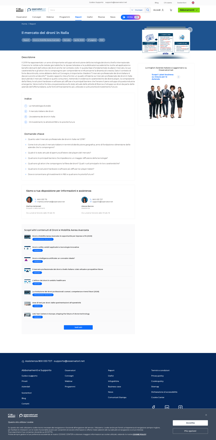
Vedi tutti (78, 327)
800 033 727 (98, 199)
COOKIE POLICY (139, 434)
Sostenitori (181, 3)
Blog (157, 3)
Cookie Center (157, 397)
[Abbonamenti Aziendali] (178, 77)
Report (32, 24)
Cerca (148, 10)
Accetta (190, 423)
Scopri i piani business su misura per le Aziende (162, 77)
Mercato (66, 40)
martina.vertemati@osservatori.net (51, 202)
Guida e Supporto (96, 2)
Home (24, 24)
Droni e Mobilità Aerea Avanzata (46, 40)
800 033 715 (42, 199)
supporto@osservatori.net (103, 202)
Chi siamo (168, 3)
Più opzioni (190, 431)
